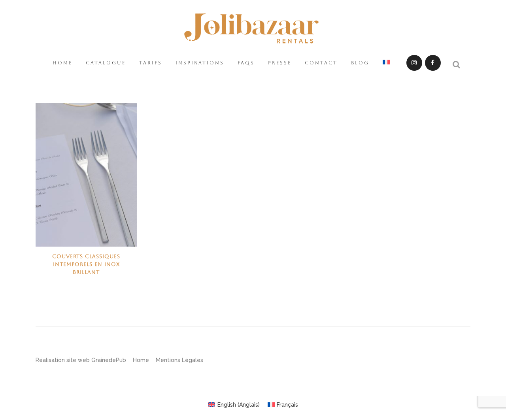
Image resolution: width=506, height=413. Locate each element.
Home (141, 360)
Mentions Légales (179, 360)
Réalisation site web (63, 360)
